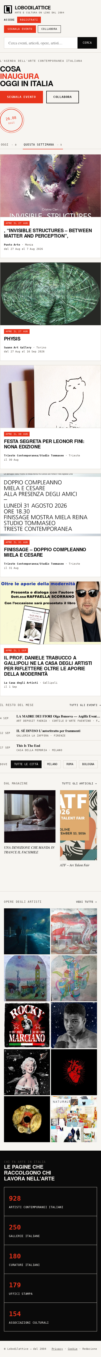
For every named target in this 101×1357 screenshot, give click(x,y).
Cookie (73, 1348)
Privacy (57, 1348)
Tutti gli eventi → (85, 705)
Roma (69, 764)
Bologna (88, 764)
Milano (52, 764)
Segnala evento (20, 29)
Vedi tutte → (86, 901)
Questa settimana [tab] (43, 144)
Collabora (49, 29)
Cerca (87, 42)
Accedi (9, 19)
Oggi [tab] (9, 144)
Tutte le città (26, 764)
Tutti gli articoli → (79, 783)
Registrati (29, 19)
